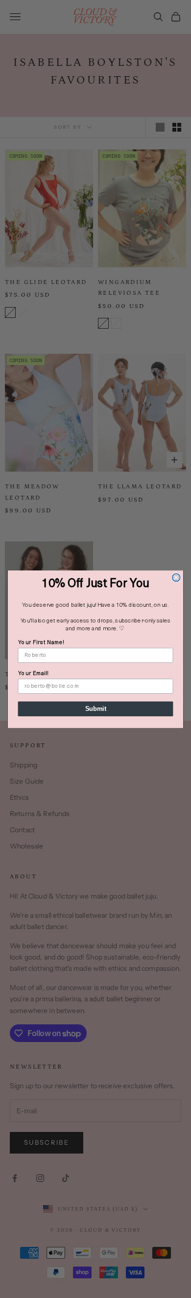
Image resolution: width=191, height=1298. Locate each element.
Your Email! (33, 673)
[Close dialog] (176, 577)
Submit (95, 708)
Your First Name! (41, 643)
